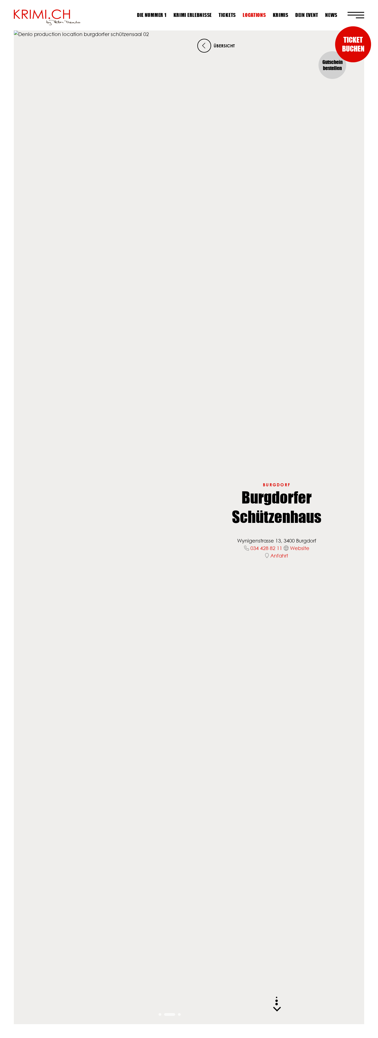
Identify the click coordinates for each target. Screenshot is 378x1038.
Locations (254, 15)
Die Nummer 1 (152, 15)
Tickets (227, 15)
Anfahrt (279, 556)
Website (299, 548)
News (331, 15)
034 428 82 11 (266, 548)
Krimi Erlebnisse (193, 15)
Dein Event (306, 15)
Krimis (280, 15)
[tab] (160, 1014)
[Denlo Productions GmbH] (47, 15)
